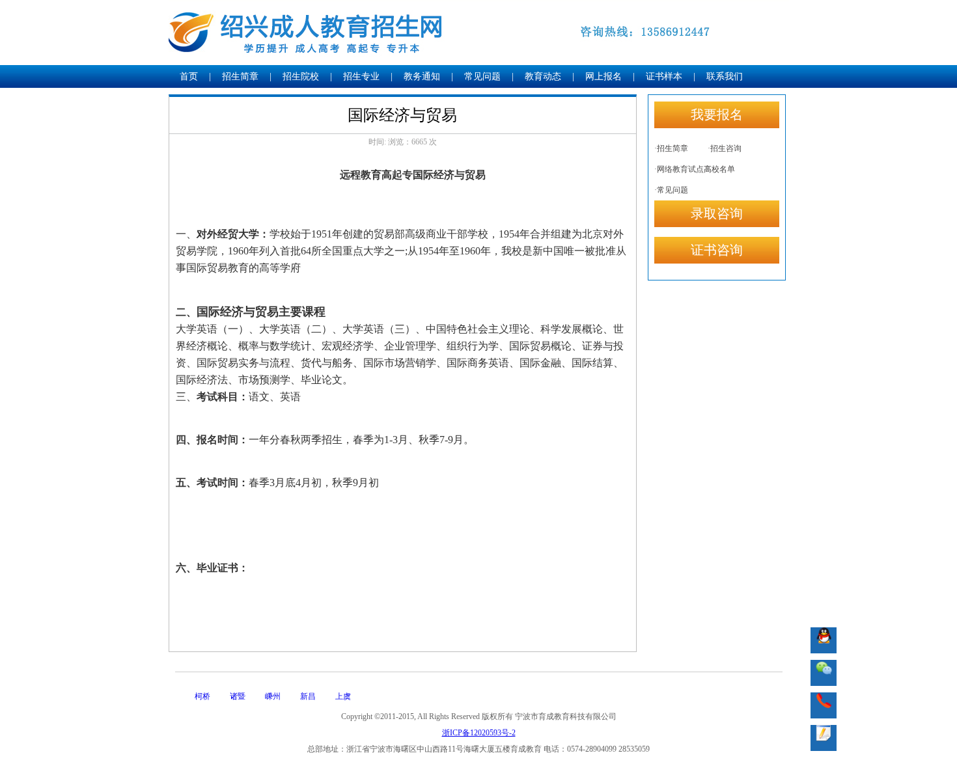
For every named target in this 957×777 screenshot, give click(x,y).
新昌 (308, 696)
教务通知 (422, 76)
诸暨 (237, 696)
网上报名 (603, 76)
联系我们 (724, 76)
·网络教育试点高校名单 (694, 169)
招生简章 (240, 76)
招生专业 (361, 76)
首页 (189, 76)
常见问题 (482, 76)
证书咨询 (717, 250)
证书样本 (664, 76)
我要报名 (717, 114)
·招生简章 (671, 148)
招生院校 (301, 76)
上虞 (343, 696)
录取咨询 (717, 213)
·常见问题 (671, 190)
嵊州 (273, 696)
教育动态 (543, 76)
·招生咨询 (725, 148)
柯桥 (202, 696)
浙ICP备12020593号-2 (479, 732)
